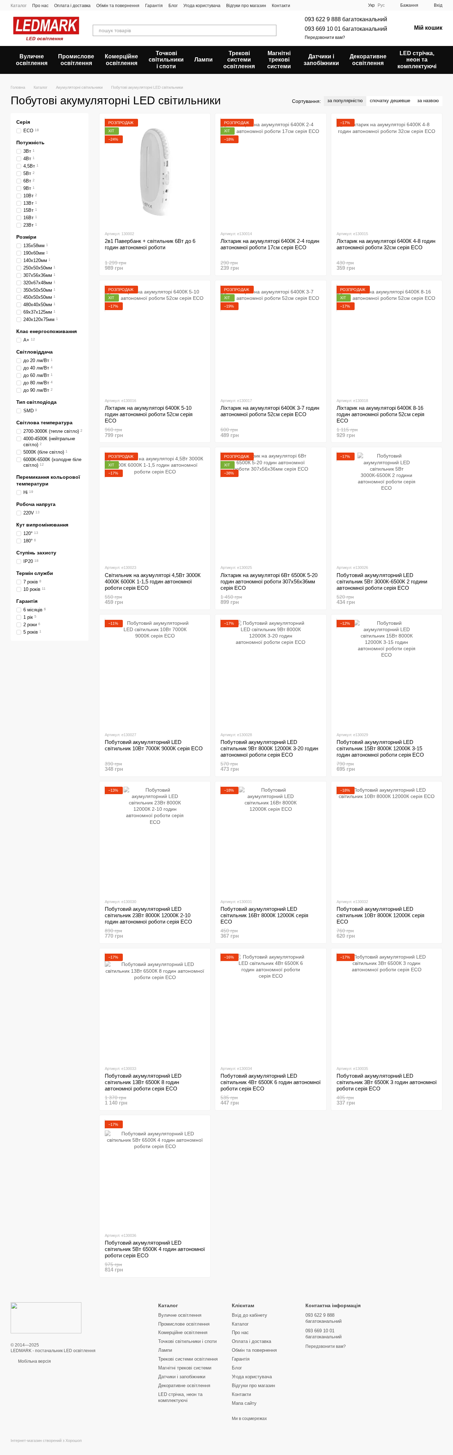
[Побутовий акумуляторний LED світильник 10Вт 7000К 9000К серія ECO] (155, 673)
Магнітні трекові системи (279, 59)
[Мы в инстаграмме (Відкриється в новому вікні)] (317, 5)
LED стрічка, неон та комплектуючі (416, 59)
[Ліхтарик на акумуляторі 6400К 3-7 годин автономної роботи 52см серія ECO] (270, 339)
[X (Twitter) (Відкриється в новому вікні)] (308, 5)
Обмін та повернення (117, 5)
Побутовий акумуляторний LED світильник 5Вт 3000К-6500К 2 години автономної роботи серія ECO (382, 581)
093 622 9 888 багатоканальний (346, 19)
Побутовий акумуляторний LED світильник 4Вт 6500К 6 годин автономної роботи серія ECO (270, 1082)
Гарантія (154, 5)
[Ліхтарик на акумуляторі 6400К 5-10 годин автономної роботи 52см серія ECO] (155, 339)
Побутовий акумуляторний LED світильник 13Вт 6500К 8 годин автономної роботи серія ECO (143, 1082)
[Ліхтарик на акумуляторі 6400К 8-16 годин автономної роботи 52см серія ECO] (387, 339)
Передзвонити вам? (325, 37)
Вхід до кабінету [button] (249, 1315)
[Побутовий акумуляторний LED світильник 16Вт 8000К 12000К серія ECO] (270, 840)
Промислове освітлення (76, 59)
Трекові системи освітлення (239, 59)
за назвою (428, 100)
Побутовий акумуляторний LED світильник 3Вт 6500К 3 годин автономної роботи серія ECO (387, 1082)
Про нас (40, 5)
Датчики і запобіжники (321, 59)
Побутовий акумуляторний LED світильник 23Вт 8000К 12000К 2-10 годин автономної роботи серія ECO (148, 915)
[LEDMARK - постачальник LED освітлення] (46, 1317)
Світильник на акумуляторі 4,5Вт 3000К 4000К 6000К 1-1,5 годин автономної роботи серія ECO (153, 581)
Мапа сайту (244, 1403)
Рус (381, 5)
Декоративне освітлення (368, 59)
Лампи (203, 60)
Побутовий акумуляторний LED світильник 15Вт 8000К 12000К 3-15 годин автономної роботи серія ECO (380, 748)
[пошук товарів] (270, 30)
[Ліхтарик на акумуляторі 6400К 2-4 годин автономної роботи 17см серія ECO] (270, 172)
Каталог (19, 5)
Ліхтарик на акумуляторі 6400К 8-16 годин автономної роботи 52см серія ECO (380, 414)
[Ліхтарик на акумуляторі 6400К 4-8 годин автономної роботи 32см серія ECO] (387, 172)
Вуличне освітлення (31, 59)
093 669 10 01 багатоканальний (346, 29)
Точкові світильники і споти (166, 59)
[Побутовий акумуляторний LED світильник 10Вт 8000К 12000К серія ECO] (387, 840)
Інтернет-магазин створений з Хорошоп (46, 1440)
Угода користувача (201, 5)
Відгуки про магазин (246, 5)
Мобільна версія (34, 1361)
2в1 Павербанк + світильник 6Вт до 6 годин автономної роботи (150, 244)
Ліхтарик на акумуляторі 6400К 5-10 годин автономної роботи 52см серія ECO (149, 414)
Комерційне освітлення (121, 59)
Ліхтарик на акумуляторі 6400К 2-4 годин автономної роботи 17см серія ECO (269, 244)
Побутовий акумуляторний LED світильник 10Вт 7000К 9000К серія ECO (154, 745)
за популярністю (345, 100)
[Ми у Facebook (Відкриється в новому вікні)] (300, 5)
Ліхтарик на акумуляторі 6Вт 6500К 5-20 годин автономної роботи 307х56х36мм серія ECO (268, 581)
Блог (173, 5)
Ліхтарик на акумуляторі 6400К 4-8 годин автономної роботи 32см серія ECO (386, 244)
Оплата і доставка (72, 5)
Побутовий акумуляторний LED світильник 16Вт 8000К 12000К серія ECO (264, 915)
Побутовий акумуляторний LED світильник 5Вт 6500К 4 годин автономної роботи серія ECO (155, 1249)
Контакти (281, 5)
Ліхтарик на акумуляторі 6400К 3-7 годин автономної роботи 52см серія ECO (269, 411)
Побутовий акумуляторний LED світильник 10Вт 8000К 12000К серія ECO (380, 915)
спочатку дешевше (390, 100)
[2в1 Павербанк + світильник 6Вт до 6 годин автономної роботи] (155, 172)
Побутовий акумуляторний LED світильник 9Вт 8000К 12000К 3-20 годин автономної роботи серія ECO (269, 748)
